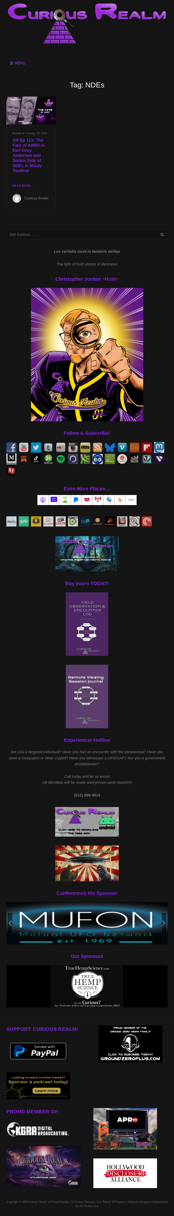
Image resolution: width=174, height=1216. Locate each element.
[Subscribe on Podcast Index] (98, 500)
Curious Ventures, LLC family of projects (99, 1202)
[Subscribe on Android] (64, 500)
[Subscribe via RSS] (120, 500)
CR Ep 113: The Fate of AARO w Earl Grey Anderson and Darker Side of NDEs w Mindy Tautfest (29, 155)
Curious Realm (36, 198)
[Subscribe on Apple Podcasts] (42, 500)
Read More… (23, 186)
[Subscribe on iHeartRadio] (87, 500)
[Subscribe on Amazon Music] (53, 500)
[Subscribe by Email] (109, 500)
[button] (10, 923)
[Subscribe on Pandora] (75, 500)
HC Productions (89, 1206)
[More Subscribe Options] (131, 500)
